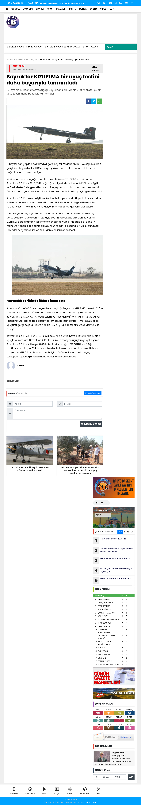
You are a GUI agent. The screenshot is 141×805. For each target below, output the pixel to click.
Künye (70, 793)
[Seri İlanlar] (115, 3)
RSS (98, 793)
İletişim (57, 793)
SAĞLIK (93, 8)
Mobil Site (14, 793)
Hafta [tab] (126, 532)
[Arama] (98, 3)
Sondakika (30, 793)
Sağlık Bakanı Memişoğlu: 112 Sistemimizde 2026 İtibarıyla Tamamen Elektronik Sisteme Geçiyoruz (112, 758)
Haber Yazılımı (91, 802)
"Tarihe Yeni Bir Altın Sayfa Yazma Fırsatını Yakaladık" (114, 550)
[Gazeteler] (120, 3)
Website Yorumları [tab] (92, 393)
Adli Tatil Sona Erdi (37, 3)
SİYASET (40, 8)
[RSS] (132, 3)
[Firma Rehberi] (110, 3)
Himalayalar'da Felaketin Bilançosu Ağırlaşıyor (114, 570)
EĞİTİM (72, 8)
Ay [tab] (132, 532)
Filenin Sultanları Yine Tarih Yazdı (113, 580)
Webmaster (84, 793)
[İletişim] (104, 3)
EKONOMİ (28, 8)
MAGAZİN (61, 8)
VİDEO (103, 8)
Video (44, 793)
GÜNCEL (15, 8)
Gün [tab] (120, 532)
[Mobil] (93, 3)
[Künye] (126, 3)
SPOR (50, 8)
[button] (111, 9)
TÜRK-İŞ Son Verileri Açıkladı (111, 540)
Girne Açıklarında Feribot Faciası (113, 560)
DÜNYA (83, 8)
